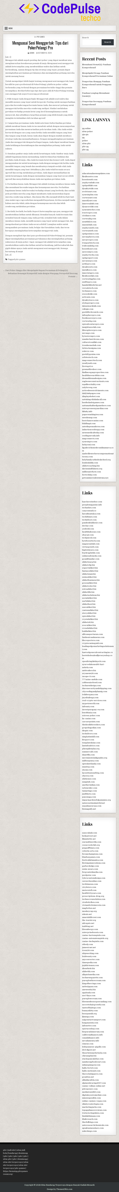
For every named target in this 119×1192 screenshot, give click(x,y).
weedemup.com (89, 417)
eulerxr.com (88, 351)
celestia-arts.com (90, 851)
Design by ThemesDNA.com (59, 1189)
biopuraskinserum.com (93, 1032)
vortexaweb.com (90, 231)
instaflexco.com (89, 270)
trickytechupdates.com (93, 1113)
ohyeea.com (87, 776)
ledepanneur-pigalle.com (94, 1047)
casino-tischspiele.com (92, 941)
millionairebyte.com (91, 472)
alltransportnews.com (92, 634)
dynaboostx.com (89, 267)
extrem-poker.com (91, 715)
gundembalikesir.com (92, 523)
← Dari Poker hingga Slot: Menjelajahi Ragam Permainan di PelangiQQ (35, 270)
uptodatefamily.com (91, 764)
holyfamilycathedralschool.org (96, 460)
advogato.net (88, 923)
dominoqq (23, 1153)
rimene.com (87, 1044)
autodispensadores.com (93, 426)
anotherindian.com (91, 785)
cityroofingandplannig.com (94, 691)
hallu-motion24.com (91, 1071)
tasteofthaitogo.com (91, 1008)
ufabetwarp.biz (89, 562)
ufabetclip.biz (88, 565)
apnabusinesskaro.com (93, 1128)
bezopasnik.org (89, 1014)
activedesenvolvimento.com (95, 390)
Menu (11, 28)
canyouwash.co (89, 511)
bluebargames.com (91, 857)
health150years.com (91, 893)
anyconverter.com (90, 959)
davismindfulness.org (92, 469)
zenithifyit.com (89, 222)
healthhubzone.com (91, 532)
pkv (5, 1150)
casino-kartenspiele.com (93, 935)
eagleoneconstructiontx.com (95, 381)
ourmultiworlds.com (91, 842)
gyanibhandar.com (90, 559)
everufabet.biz (89, 625)
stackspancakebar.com (92, 1059)
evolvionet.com (89, 191)
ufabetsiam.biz (89, 574)
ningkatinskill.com (90, 737)
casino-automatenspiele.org (95, 938)
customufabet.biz (90, 610)
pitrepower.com (90, 1089)
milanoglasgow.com (91, 1065)
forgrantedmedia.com (92, 872)
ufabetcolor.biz (89, 586)
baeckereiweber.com (92, 502)
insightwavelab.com (91, 327)
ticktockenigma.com (91, 348)
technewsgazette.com (92, 977)
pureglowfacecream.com (94, 980)
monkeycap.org (89, 911)
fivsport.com (88, 740)
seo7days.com (88, 995)
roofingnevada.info (91, 436)
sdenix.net (87, 914)
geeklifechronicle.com (92, 312)
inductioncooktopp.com (93, 429)
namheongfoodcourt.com (94, 1062)
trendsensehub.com (91, 345)
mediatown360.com (91, 1092)
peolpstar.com (89, 875)
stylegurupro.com (90, 303)
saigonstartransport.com (94, 1020)
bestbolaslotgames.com (93, 402)
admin (32, 53)
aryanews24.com (90, 673)
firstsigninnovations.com (93, 863)
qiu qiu (85, 134)
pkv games (20, 259)
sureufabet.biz (89, 607)
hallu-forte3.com (90, 1068)
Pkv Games (41, 36)
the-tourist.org (89, 920)
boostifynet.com (89, 249)
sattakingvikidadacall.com (94, 399)
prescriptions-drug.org (93, 896)
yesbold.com (88, 529)
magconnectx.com (90, 438)
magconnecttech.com (92, 360)
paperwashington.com (92, 414)
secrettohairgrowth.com (93, 1005)
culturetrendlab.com (91, 342)
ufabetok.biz (88, 622)
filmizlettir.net (89, 839)
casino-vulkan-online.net (93, 1086)
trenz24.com (88, 950)
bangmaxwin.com (90, 1023)
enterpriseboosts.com (92, 932)
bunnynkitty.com (90, 1010)
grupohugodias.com (91, 728)
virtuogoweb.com (90, 547)
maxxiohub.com (89, 225)
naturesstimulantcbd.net (93, 803)
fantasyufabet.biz (90, 571)
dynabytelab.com (90, 188)
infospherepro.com (91, 315)
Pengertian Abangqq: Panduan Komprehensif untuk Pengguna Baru (96, 84)
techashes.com (89, 508)
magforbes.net (89, 908)
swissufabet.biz (89, 577)
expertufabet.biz (90, 568)
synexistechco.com (91, 210)
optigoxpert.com (90, 258)
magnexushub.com (90, 544)
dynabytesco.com (90, 300)
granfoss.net (88, 1077)
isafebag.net (87, 926)
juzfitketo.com (88, 794)
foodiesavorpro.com (91, 318)
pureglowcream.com (92, 998)
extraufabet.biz (89, 589)
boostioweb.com (89, 179)
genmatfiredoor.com (91, 369)
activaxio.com (88, 297)
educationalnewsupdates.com (96, 173)
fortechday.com (89, 475)
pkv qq (85, 146)
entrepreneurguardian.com (95, 408)
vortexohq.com (89, 321)
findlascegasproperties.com (95, 372)
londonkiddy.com (90, 463)
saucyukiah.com (89, 833)
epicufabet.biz (88, 616)
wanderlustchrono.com (93, 339)
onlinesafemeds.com (91, 556)
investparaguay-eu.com (93, 709)
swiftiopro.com (89, 282)
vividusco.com (88, 216)
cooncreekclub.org (91, 845)
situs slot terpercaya (12, 1162)
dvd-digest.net (89, 1050)
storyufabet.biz (89, 613)
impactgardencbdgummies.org (96, 800)
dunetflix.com (88, 755)
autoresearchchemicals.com (95, 1125)
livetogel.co (87, 366)
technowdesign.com (91, 685)
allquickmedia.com (90, 974)
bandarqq (12, 1153)
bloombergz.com (90, 929)
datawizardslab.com (91, 306)
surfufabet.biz (88, 601)
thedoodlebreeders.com (93, 725)
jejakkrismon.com (90, 965)
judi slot (11, 1150)
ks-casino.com (88, 718)
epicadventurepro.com (93, 324)
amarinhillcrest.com (91, 917)
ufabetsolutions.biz (91, 595)
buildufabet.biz (89, 631)
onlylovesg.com (89, 387)
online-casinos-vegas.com (94, 1101)
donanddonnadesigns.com (94, 378)
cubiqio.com (87, 309)
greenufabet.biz (89, 583)
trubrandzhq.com (90, 246)
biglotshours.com (90, 550)
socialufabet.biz (89, 598)
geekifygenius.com (91, 354)
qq (83, 137)
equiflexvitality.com (91, 384)
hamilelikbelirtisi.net (92, 285)
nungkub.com (88, 782)
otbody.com (87, 944)
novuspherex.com (90, 237)
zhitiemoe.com (89, 779)
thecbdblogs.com (90, 1122)
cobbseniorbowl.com (92, 682)
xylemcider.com (89, 788)
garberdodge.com (90, 866)
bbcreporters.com (90, 640)
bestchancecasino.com (92, 420)
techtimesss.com (90, 884)
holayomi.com (88, 445)
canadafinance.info (90, 1038)
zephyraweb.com (90, 228)
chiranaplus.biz (89, 1056)
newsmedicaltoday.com (93, 433)
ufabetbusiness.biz (91, 580)
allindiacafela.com (90, 1080)
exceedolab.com (89, 294)
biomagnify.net (89, 809)
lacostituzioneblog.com (93, 773)
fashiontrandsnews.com (93, 637)
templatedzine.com (91, 743)
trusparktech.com (90, 243)
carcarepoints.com (91, 722)
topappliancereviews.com (94, 1110)
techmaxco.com (89, 291)
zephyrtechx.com (90, 255)
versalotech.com (90, 288)
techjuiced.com (89, 538)
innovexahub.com (90, 204)
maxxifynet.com (89, 200)
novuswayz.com (89, 261)
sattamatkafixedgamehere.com (96, 405)
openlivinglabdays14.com (94, 661)
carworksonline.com (91, 881)
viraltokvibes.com (90, 902)
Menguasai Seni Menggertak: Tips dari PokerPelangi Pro (40, 45)
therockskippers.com (92, 1074)
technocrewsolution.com (93, 899)
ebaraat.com (88, 535)
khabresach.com (89, 1119)
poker (85, 140)
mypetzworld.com (90, 703)
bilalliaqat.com (88, 423)
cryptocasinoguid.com (92, 643)
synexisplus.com (90, 195)
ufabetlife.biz (88, 592)
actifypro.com (88, 264)
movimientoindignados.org (94, 758)
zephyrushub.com (90, 183)
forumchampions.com (92, 854)
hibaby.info (87, 411)
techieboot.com (89, 520)
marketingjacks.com (91, 1107)
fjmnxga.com (88, 1017)
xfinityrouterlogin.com (92, 1104)
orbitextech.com (89, 357)
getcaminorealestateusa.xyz (95, 478)
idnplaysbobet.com (91, 396)
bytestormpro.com (91, 336)
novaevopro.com (90, 240)
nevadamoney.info (90, 1041)
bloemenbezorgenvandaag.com (96, 1002)
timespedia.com (89, 962)
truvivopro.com (89, 213)
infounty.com (88, 706)
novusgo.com (88, 333)
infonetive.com (89, 1026)
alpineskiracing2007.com (94, 1083)
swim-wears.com (90, 869)
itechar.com (87, 526)
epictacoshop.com (90, 1029)
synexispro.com (89, 441)
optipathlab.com (89, 185)
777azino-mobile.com (92, 679)
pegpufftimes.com (90, 848)
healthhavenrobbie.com (93, 375)
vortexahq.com (89, 219)
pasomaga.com (89, 797)
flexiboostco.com (90, 176)
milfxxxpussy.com (90, 761)
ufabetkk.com (88, 971)
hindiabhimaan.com (91, 1116)
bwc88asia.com (89, 713)
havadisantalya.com (91, 514)
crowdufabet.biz (89, 628)
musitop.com (88, 767)
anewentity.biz (89, 989)
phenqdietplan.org (91, 749)
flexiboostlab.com (90, 276)
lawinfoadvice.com (90, 746)
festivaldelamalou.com (92, 860)
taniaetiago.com (89, 791)
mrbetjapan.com (89, 986)
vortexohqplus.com (91, 279)
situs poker (87, 131)
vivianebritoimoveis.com (93, 905)
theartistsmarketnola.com (94, 1053)
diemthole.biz (88, 968)
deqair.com (87, 730)
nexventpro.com (90, 252)
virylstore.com (89, 887)
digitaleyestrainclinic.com (94, 1095)
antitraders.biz (89, 670)
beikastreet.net (89, 836)
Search (85, 38)
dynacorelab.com (90, 207)
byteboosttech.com (91, 541)
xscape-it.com (88, 676)
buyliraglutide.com (91, 553)
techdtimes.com (89, 517)
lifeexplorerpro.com (91, 330)
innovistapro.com (90, 273)
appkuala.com (88, 993)
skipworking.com (90, 953)
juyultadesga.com (90, 697)
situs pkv (86, 143)
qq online (86, 128)
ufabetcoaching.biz (91, 466)
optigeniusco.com (90, 234)
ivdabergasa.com (90, 694)
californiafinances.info (92, 1035)
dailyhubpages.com (91, 393)
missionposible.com (91, 1098)
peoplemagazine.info (92, 505)
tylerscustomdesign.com (93, 878)
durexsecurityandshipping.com (96, 688)
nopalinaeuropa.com (91, 806)
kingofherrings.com (91, 983)
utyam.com (87, 770)
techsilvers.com (89, 734)
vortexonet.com (89, 198)
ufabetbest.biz (88, 604)
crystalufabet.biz (90, 619)
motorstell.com (89, 890)
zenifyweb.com (89, 363)
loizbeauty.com (89, 956)
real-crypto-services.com (94, 700)
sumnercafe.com (90, 752)
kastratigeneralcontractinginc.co (97, 652)
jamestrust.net (89, 947)
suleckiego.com (89, 1131)
